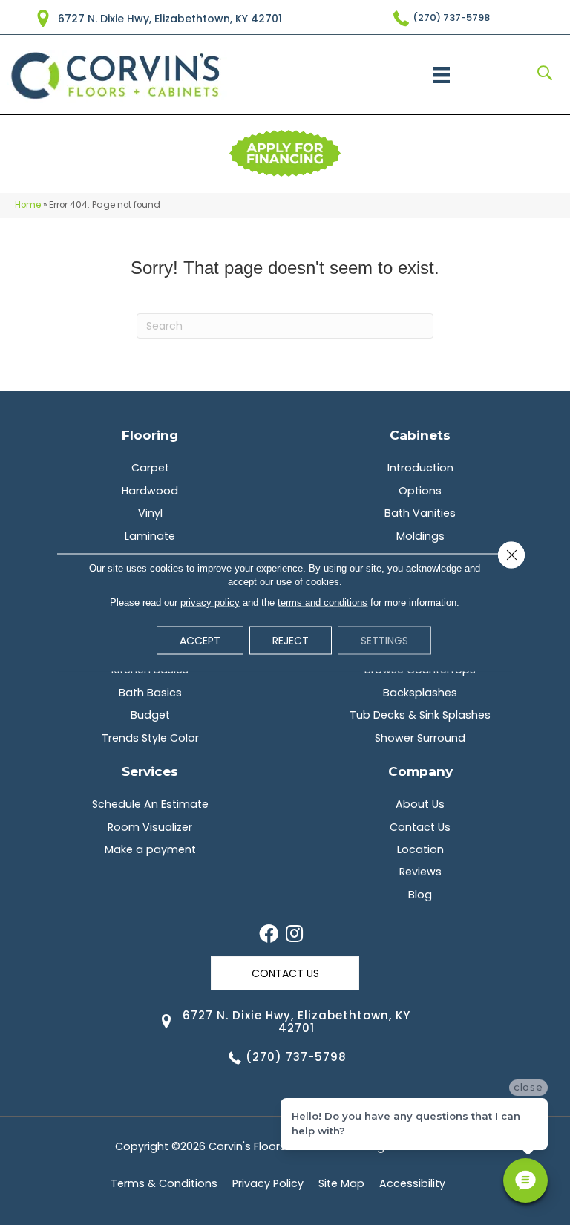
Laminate (150, 536)
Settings (384, 640)
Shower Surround (420, 738)
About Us (420, 804)
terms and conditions (322, 602)
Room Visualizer (150, 827)
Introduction (420, 467)
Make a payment (150, 849)
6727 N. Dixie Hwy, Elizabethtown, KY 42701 (170, 18)
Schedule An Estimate (150, 804)
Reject (290, 640)
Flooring (150, 434)
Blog (420, 894)
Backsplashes (420, 692)
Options (420, 490)
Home (28, 205)
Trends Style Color (150, 738)
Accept (200, 640)
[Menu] (442, 75)
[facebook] (268, 935)
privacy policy (210, 602)
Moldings (420, 536)
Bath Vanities (420, 513)
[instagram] (294, 935)
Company (420, 771)
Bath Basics (150, 692)
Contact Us (420, 827)
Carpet (150, 467)
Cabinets (420, 434)
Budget (150, 715)
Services (150, 771)
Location (420, 849)
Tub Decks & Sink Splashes (420, 715)
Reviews (420, 871)
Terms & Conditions (164, 1183)
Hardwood (150, 490)
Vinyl (150, 513)
